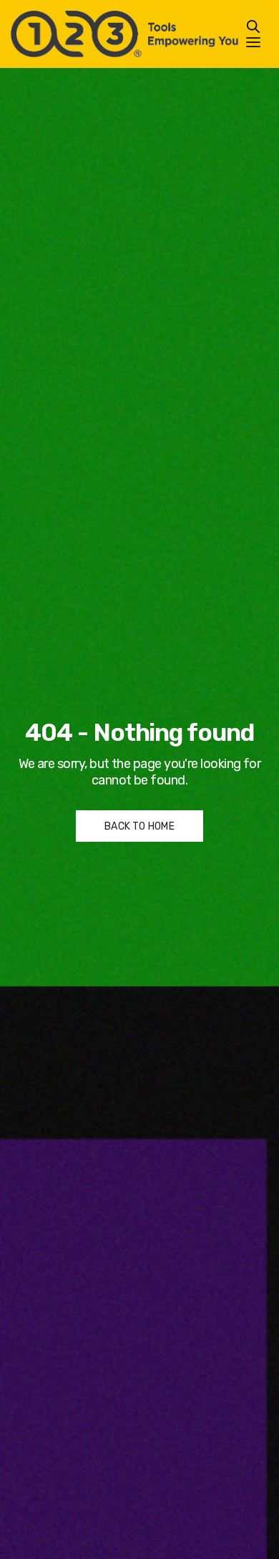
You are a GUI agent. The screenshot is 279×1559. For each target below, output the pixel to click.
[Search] (253, 26)
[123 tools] (124, 34)
